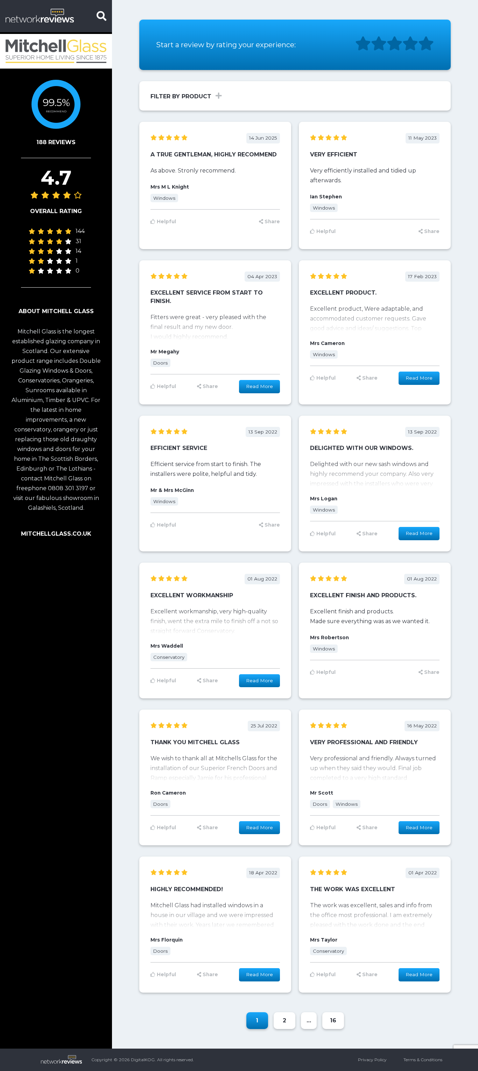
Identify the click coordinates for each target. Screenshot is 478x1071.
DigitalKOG (143, 1059)
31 (78, 242)
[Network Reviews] (48, 16)
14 (78, 251)
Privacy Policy (372, 1059)
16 (333, 1020)
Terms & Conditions (422, 1059)
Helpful (166, 221)
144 (80, 231)
